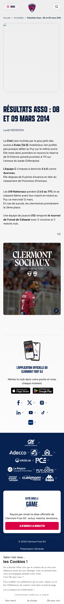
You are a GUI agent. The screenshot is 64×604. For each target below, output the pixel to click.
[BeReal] (32, 422)
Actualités (18, 17)
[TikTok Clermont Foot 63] (44, 412)
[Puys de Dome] (46, 469)
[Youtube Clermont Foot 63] (32, 412)
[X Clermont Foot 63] (31, 402)
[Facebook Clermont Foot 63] (19, 402)
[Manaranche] (48, 452)
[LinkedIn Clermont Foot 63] (19, 412)
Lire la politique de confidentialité (18, 590)
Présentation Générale (32, 548)
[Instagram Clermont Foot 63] (43, 402)
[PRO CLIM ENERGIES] (42, 460)
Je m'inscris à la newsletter (32, 526)
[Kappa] (51, 477)
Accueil (6, 17)
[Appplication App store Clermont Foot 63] (20, 391)
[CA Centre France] (32, 442)
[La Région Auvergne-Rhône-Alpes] (21, 469)
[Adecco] (19, 452)
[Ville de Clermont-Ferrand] (32, 477)
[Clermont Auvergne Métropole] (14, 477)
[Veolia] (24, 460)
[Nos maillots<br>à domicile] (32, 279)
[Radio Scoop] (35, 452)
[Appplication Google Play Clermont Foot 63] (43, 391)
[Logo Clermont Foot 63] (32, 8)
